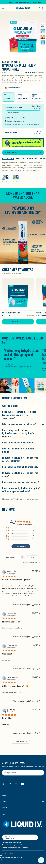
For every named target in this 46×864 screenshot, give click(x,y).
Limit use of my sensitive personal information (15, 847)
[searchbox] (11, 557)
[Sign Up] (41, 772)
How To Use (32, 159)
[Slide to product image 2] (42, 31)
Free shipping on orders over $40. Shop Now (23, 2)
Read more (28, 596)
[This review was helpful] (33, 605)
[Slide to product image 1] (42, 25)
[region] (20, 528)
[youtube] (22, 784)
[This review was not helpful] (37, 604)
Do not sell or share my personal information (14, 845)
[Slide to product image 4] (42, 42)
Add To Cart (18, 322)
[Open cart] (43, 8)
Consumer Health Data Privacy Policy (12, 842)
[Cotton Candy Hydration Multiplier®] (18, 294)
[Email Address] (23, 773)
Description (8, 159)
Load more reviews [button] (21, 742)
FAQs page (33, 499)
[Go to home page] (23, 824)
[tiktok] (9, 784)
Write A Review (21, 546)
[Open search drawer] (39, 8)
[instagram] (3, 784)
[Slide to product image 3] (42, 37)
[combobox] (30, 562)
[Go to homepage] (23, 8)
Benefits (20, 159)
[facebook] (16, 784)
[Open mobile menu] (3, 8)
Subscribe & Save (13, 152)
